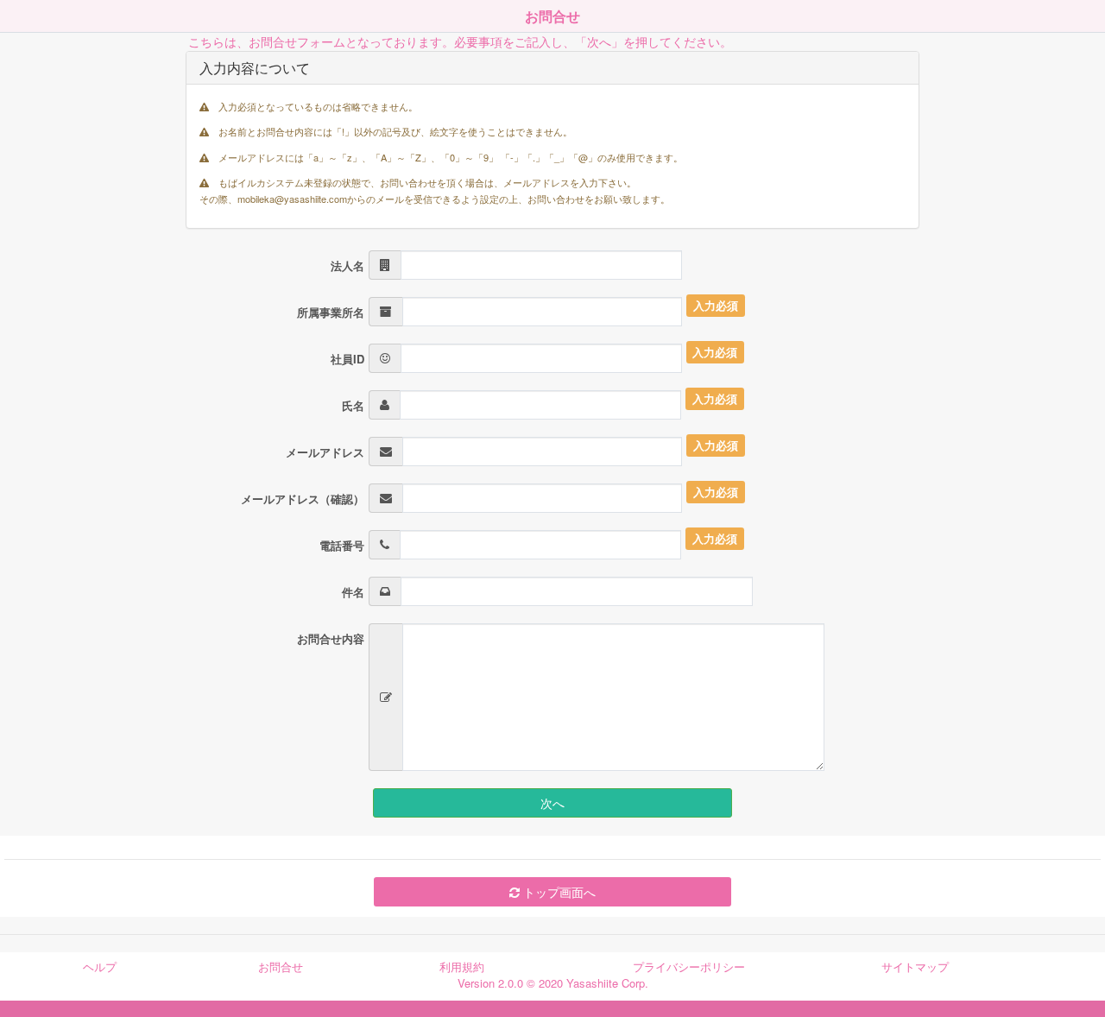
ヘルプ (100, 966)
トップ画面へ (558, 891)
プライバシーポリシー (689, 966)
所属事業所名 (330, 312)
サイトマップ (915, 966)
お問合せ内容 (330, 638)
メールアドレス (325, 452)
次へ (552, 803)
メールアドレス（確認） (302, 498)
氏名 (353, 405)
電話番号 (341, 545)
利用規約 (461, 966)
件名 (353, 592)
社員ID (347, 359)
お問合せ (280, 966)
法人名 (347, 265)
